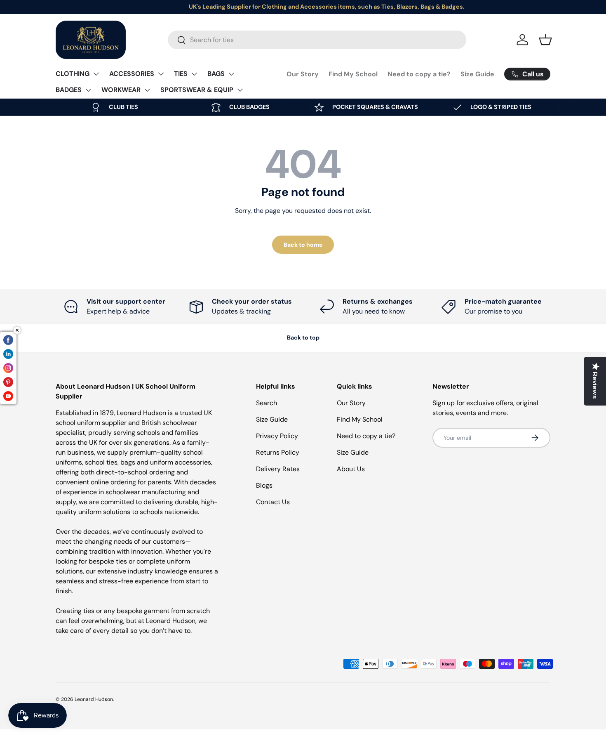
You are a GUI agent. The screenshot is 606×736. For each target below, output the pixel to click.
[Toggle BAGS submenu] (231, 74)
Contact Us (273, 502)
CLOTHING (72, 73)
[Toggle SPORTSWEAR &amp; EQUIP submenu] (240, 90)
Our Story (303, 74)
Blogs (264, 485)
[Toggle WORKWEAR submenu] (147, 90)
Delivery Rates (278, 469)
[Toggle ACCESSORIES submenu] (161, 74)
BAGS (216, 73)
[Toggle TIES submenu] (194, 74)
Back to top (303, 337)
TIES (181, 73)
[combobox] (317, 40)
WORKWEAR (121, 89)
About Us (351, 469)
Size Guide (477, 74)
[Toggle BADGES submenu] (88, 90)
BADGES (69, 89)
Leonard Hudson (94, 699)
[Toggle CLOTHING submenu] (96, 74)
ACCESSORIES (131, 73)
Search (266, 403)
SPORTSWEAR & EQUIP (196, 89)
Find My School (353, 74)
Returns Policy (277, 452)
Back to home (303, 244)
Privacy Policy (277, 436)
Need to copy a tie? (419, 74)
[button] (545, 40)
